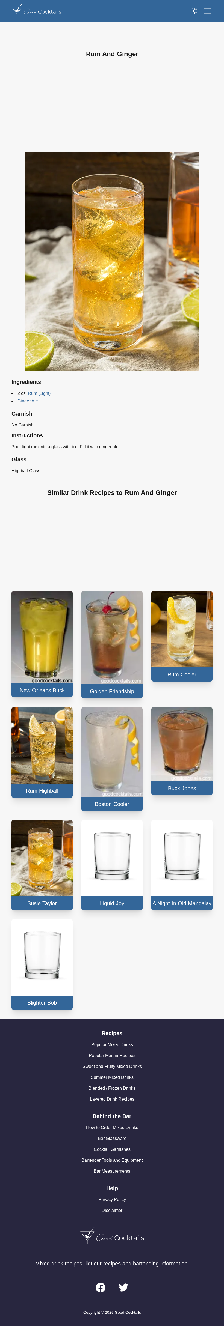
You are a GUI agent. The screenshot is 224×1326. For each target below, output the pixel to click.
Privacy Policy (112, 1199)
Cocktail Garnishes (112, 1149)
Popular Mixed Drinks (112, 1044)
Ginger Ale (27, 401)
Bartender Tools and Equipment (112, 1160)
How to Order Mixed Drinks (112, 1127)
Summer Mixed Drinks (112, 1077)
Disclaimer (112, 1210)
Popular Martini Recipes (112, 1055)
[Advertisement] (112, 105)
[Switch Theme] (195, 11)
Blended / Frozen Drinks (112, 1088)
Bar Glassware (112, 1138)
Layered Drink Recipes (112, 1099)
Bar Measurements (112, 1171)
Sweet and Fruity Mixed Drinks (112, 1066)
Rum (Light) (39, 393)
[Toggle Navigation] (207, 11)
